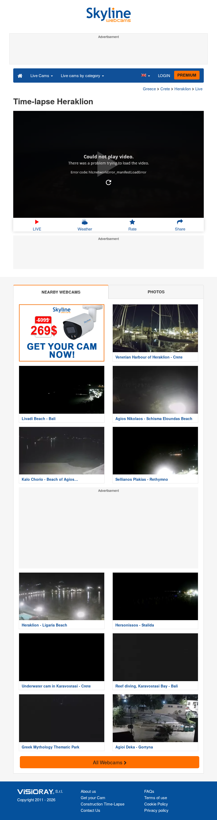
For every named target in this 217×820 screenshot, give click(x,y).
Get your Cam (93, 797)
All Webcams (108, 762)
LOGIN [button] (164, 75)
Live (198, 88)
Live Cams (40, 75)
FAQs (149, 791)
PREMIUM (186, 75)
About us (88, 791)
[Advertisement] (108, 52)
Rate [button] (132, 229)
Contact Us (90, 810)
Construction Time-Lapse (102, 804)
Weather (85, 229)
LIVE (37, 229)
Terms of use (155, 797)
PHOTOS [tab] (156, 292)
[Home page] (19, 75)
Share (180, 229)
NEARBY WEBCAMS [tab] (61, 292)
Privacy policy (156, 810)
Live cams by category (81, 75)
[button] (145, 75)
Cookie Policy (156, 804)
